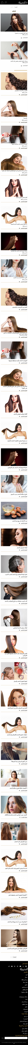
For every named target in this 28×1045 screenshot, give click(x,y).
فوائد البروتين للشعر (22, 548)
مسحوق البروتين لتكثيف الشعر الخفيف (19, 224)
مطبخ (26, 985)
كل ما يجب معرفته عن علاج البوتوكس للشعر (16, 601)
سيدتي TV (25, 1033)
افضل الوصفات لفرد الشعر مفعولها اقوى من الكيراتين (16, 655)
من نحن (25, 1016)
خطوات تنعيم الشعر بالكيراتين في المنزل (17, 735)
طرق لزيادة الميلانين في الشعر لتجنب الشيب (16, 574)
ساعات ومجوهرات (23, 997)
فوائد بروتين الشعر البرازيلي (20, 628)
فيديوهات (25, 1009)
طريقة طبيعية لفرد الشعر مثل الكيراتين (19, 251)
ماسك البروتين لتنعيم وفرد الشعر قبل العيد (16, 868)
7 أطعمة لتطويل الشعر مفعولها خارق (18, 895)
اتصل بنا (25, 1019)
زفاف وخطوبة (24, 992)
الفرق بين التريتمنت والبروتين (21, 91)
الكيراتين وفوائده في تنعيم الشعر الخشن (17, 948)
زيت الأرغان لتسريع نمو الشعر (19, 521)
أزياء (26, 975)
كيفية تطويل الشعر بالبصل (20, 681)
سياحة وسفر (24, 1002)
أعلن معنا (25, 1024)
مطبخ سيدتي (24, 1031)
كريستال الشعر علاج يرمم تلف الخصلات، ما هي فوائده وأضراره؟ (15, 334)
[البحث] (5, 2)
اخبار (26, 999)
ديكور (26, 1007)
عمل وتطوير (24, 1004)
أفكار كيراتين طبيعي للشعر (21, 197)
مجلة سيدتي (24, 1028)
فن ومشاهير (24, 987)
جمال (26, 977)
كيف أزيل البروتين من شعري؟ (21, 33)
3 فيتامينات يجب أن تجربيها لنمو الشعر (17, 922)
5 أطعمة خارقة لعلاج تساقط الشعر (18, 788)
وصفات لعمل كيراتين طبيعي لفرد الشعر (19, 61)
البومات (25, 1012)
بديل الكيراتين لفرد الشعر (20, 842)
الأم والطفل (24, 990)
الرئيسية (16, 7)
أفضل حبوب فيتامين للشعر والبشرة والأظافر (16, 815)
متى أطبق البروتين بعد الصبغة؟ (19, 761)
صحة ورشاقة (24, 980)
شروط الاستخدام (23, 1021)
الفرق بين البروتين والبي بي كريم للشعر (16, 708)
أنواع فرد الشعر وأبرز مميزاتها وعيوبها (19, 144)
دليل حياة (25, 982)
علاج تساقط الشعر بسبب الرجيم (20, 278)
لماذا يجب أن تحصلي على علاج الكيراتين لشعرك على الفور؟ (14, 171)
